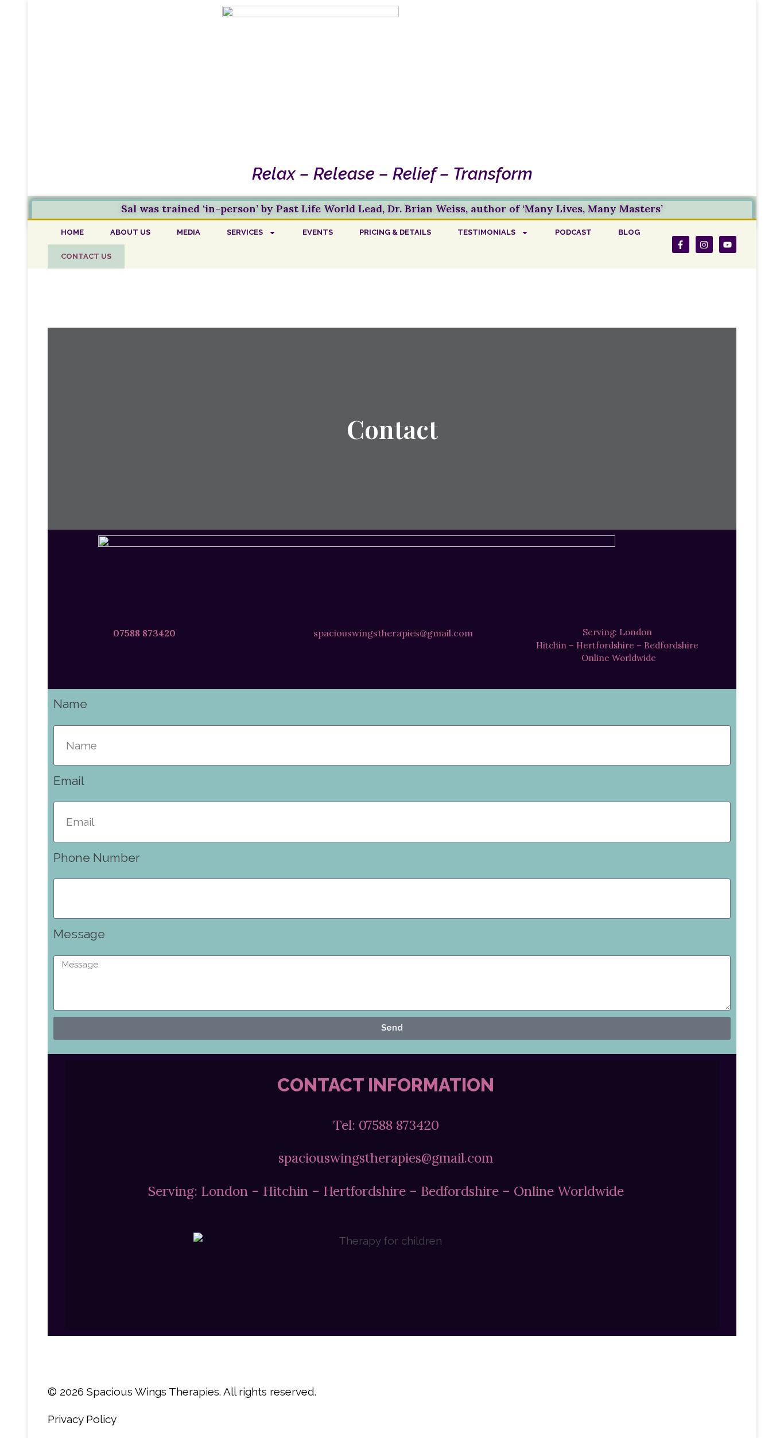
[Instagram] (704, 244)
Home (72, 232)
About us (130, 232)
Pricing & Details (395, 232)
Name (70, 704)
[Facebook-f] (680, 244)
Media (188, 232)
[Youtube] (727, 244)
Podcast (573, 232)
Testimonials (486, 232)
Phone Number (96, 857)
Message (79, 934)
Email (68, 781)
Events (317, 232)
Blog (629, 232)
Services (245, 232)
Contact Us (86, 256)
